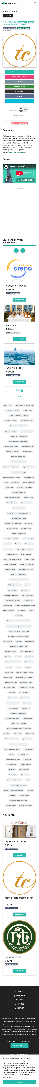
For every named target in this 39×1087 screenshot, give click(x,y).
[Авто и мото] (8, 408)
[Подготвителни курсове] (19, 716)
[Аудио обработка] (13, 531)
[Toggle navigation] (34, 3)
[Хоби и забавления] (12, 505)
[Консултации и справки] (12, 449)
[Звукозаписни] (8, 644)
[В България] (8, 546)
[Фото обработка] (25, 772)
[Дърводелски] (8, 608)
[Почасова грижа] (28, 721)
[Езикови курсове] (9, 613)
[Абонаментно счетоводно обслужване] (19, 516)
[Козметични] (29, 659)
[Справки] (12, 757)
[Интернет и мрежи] (11, 654)
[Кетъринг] (8, 659)
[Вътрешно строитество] (19, 577)
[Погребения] (26, 711)
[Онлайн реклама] (25, 695)
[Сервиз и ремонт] (28, 741)
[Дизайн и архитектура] (13, 413)
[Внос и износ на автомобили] (13, 562)
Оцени (20, 96)
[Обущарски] (12, 695)
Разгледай (20, 299)
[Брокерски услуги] (29, 541)
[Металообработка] (11, 685)
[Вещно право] (9, 551)
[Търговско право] (26, 767)
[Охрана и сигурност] (29, 469)
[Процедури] (7, 736)
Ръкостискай (20, 86)
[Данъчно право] (13, 593)
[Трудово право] (12, 767)
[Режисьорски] (31, 736)
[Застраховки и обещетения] (19, 428)
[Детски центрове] (28, 598)
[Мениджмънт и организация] (25, 680)
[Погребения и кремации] (19, 475)
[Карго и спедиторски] (27, 654)
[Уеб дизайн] (12, 772)
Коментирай (20, 91)
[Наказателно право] (27, 685)
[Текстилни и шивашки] (13, 762)
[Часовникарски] (24, 798)
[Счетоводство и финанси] (13, 500)
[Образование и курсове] (19, 464)
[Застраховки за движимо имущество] (19, 623)
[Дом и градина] (28, 413)
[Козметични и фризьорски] (14, 664)
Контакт (20, 1008)
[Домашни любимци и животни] (19, 418)
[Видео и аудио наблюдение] (25, 551)
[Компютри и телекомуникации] (19, 444)
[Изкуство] (19, 644)
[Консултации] (29, 664)
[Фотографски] (14, 777)
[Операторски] (13, 700)
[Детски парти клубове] (12, 598)
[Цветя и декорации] (19, 510)
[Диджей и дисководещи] (13, 603)
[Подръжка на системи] (12, 721)
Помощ (21, 1004)
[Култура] (19, 670)
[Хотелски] (31, 793)
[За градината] (22, 613)
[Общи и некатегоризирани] (12, 469)
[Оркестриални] (25, 700)
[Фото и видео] (29, 500)
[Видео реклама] (26, 557)
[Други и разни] (29, 603)
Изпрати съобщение (20, 72)
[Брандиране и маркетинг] (12, 541)
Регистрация (20, 1045)
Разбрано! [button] (19, 1082)
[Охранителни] (28, 705)
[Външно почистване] (11, 567)
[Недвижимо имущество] (19, 459)
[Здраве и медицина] (11, 433)
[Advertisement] (19, 210)
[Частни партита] (11, 808)
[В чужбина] (19, 546)
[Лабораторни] (9, 675)
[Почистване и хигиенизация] (12, 480)
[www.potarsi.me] (10, 3)
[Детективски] (26, 593)
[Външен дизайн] (30, 562)
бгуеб (26, 109)
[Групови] (27, 587)
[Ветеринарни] (30, 546)
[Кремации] (10, 670)
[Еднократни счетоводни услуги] (25, 608)
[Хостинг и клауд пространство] (14, 793)
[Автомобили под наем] (19, 521)
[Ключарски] (18, 659)
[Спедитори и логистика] (25, 490)
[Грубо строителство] (15, 587)
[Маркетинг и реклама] (13, 454)
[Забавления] (19, 618)
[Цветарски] (13, 798)
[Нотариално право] (10, 690)
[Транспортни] (28, 762)
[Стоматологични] (24, 757)
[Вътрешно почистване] (27, 572)
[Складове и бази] (30, 752)
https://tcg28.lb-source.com (17, 152)
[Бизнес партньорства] (19, 536)
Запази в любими (20, 76)
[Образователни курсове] (27, 690)
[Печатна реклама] (14, 711)
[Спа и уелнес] (10, 490)
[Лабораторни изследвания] (25, 675)
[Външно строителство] (27, 567)
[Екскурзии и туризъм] (11, 423)
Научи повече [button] (8, 1077)
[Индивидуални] (30, 644)
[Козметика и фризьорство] (19, 439)
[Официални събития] (13, 705)
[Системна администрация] (13, 752)
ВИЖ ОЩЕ (19, 396)
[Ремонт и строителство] (11, 485)
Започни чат (20, 101)
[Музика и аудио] (28, 454)
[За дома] (32, 613)
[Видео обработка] (13, 557)
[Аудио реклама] (26, 531)
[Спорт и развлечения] (19, 495)
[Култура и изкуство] (28, 449)
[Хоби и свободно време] (15, 782)
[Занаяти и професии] (28, 423)
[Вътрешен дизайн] (11, 572)
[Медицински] (9, 680)
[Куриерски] (29, 670)
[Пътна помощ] (19, 736)
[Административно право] (13, 526)
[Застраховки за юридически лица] (19, 639)
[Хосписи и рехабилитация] (19, 788)
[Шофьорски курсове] (26, 808)
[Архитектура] (29, 526)
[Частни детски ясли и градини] (19, 803)
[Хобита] (29, 782)
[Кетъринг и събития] (27, 433)
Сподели (20, 81)
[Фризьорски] (25, 777)
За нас (20, 992)
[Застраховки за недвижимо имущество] (19, 628)
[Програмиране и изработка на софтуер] (19, 731)
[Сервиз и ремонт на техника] (19, 746)
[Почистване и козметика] (19, 726)
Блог (21, 1000)
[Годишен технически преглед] (20, 582)
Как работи (20, 996)
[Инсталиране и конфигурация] (19, 649)
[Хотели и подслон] (27, 505)
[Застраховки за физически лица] (19, 634)
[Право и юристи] (30, 480)
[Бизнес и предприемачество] (25, 408)
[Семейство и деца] (29, 485)
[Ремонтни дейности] (12, 741)
